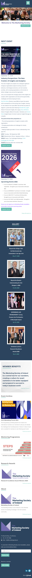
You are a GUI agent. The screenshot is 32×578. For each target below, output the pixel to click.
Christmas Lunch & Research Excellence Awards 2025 (16, 349)
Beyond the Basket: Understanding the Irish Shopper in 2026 (16, 283)
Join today (5, 565)
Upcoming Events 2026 (9, 182)
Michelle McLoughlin (24, 107)
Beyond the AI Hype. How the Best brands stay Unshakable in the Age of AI (16, 251)
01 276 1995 (8, 538)
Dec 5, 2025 (16, 354)
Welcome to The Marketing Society (15, 23)
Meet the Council (26, 25)
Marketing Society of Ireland (10, 505)
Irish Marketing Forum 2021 (10, 420)
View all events (26, 213)
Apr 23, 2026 (16, 322)
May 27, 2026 (16, 256)
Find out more (25, 388)
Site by (25, 575)
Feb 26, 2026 (16, 288)
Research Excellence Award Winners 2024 (14, 480)
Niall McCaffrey (5, 101)
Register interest (6, 145)
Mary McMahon (25, 109)
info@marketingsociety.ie (12, 540)
